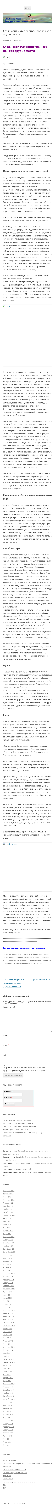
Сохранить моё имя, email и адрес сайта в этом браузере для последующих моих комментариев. (24, 1069)
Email (6, 1045)
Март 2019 (7, 1307)
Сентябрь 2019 (9, 1289)
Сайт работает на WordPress (14, 1503)
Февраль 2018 (8, 1347)
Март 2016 (7, 1417)
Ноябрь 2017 (8, 1356)
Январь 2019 (8, 1313)
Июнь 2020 (7, 1261)
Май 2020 (6, 1264)
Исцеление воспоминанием (14, 1469)
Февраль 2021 (8, 1237)
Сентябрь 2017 (9, 1362)
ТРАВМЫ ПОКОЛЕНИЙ (22, 1169)
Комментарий (10, 1007)
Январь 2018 (8, 1350)
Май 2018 (6, 1338)
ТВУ (37, 963)
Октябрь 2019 (8, 1286)
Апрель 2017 (8, 1377)
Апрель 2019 (8, 1304)
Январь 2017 (8, 1387)
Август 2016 (7, 1402)
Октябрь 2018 (8, 1322)
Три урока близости (42, 979)
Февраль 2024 (8, 1191)
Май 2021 (6, 1227)
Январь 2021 (8, 1240)
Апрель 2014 (8, 1442)
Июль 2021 (7, 1221)
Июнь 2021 (7, 1224)
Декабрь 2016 (8, 1390)
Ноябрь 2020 (8, 1246)
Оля (4, 1163)
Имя (5, 1035)
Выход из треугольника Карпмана (17, 1120)
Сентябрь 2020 (9, 1252)
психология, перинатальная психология (19, 963)
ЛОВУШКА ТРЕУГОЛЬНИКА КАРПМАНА (18, 1123)
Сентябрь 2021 (9, 1215)
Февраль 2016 (8, 1420)
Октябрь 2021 (8, 1212)
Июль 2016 (7, 1405)
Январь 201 (7, 1445)
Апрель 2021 (8, 1230)
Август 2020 (7, 1255)
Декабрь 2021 (8, 1206)
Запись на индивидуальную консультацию (24, 948)
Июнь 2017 (7, 1371)
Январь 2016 (8, 1423)
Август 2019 (7, 1292)
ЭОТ (41, 963)
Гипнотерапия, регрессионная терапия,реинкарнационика (27, 1463)
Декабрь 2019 (8, 1279)
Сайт (5, 1055)
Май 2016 (6, 1411)
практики (7, 1476)
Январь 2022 (8, 1203)
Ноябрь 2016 (8, 1393)
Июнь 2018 (7, 1335)
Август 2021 (7, 1218)
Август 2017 (7, 1365)
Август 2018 (7, 1328)
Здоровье (7, 1466)
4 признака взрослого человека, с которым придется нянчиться (13, 983)
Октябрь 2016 (8, 1396)
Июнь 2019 (7, 1298)
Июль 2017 (7, 1368)
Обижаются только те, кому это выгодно (19, 1126)
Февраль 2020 (8, 1273)
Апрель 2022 (8, 1194)
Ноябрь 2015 (8, 1430)
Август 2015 (7, 1436)
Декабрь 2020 (8, 1243)
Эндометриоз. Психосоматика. (15, 1129)
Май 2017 (6, 1374)
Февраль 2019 (8, 1310)
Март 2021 (7, 1233)
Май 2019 (6, 1301)
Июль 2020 (7, 1258)
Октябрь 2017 (8, 1359)
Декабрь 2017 (8, 1353)
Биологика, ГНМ (9, 1460)
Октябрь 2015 (8, 1433)
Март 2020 (7, 1270)
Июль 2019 (7, 1295)
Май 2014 (6, 1439)
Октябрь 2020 (8, 1249)
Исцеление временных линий (29, 960)
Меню (27, 8)
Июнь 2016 (7, 1408)
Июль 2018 (7, 1332)
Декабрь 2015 (8, 1427)
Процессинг (47, 960)
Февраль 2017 (8, 1384)
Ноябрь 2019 (8, 1282)
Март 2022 (7, 1197)
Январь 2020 (8, 1276)
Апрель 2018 (8, 1341)
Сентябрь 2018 (9, 1325)
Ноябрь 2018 (8, 1319)
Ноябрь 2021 (8, 1209)
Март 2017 (7, 1381)
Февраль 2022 (8, 1200)
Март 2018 (7, 1344)
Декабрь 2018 (8, 1316)
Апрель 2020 (8, 1267)
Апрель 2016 (8, 1414)
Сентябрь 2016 (9, 1399)
